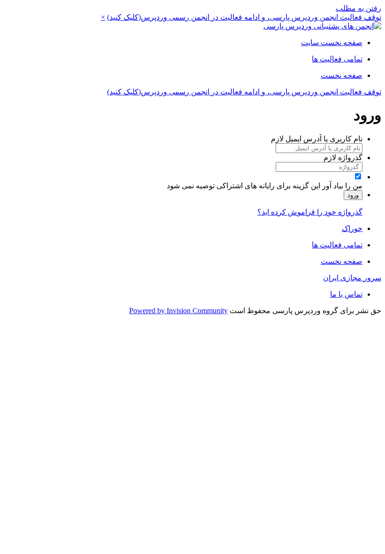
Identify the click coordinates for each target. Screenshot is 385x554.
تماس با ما (346, 294)
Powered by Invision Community (178, 311)
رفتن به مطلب (358, 8)
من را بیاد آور (342, 186)
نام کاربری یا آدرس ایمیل (316, 139)
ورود (353, 195)
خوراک (352, 228)
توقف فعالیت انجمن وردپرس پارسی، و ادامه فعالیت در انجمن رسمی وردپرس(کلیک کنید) (244, 17)
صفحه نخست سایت (331, 42)
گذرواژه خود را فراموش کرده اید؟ (309, 212)
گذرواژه (342, 158)
